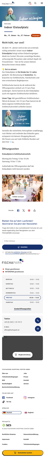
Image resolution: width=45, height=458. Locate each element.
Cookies (4, 444)
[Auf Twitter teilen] (23, 210)
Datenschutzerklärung (31, 434)
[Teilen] (34, 210)
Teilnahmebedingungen (31, 444)
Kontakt (26, 439)
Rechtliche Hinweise (9, 434)
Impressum (6, 439)
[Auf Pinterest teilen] (29, 210)
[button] (15, 197)
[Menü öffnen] (42, 3)
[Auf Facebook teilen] (18, 210)
